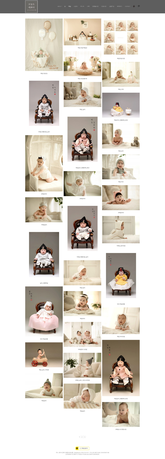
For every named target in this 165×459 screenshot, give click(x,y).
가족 (88, 6)
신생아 (76, 6)
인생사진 (103, 6)
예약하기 (119, 6)
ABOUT (59, 6)
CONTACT (127, 6)
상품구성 (111, 6)
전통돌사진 (95, 6)
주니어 (82, 6)
